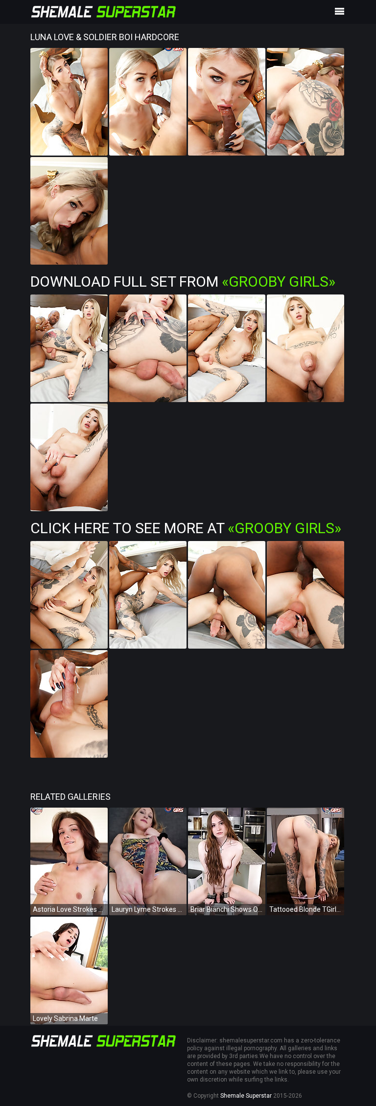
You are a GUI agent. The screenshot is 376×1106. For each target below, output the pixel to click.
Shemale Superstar (246, 1095)
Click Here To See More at (185, 528)
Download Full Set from (182, 281)
